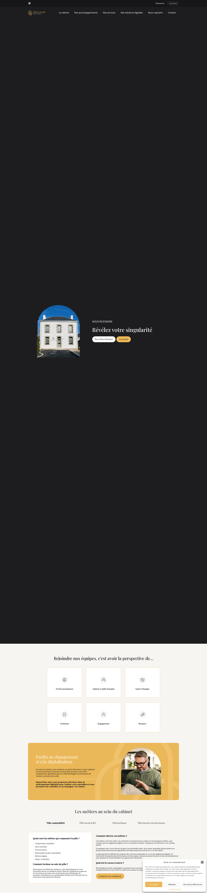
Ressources (160, 3)
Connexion (173, 3)
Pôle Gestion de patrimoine (151, 823)
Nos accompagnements (86, 12)
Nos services (109, 12)
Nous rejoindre (155, 12)
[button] (202, 862)
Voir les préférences (192, 884)
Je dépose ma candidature (110, 876)
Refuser (172, 884)
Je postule (123, 339)
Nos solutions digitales (132, 12)
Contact (172, 12)
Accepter (153, 884)
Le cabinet (64, 12)
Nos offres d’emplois (104, 339)
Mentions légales (175, 889)
